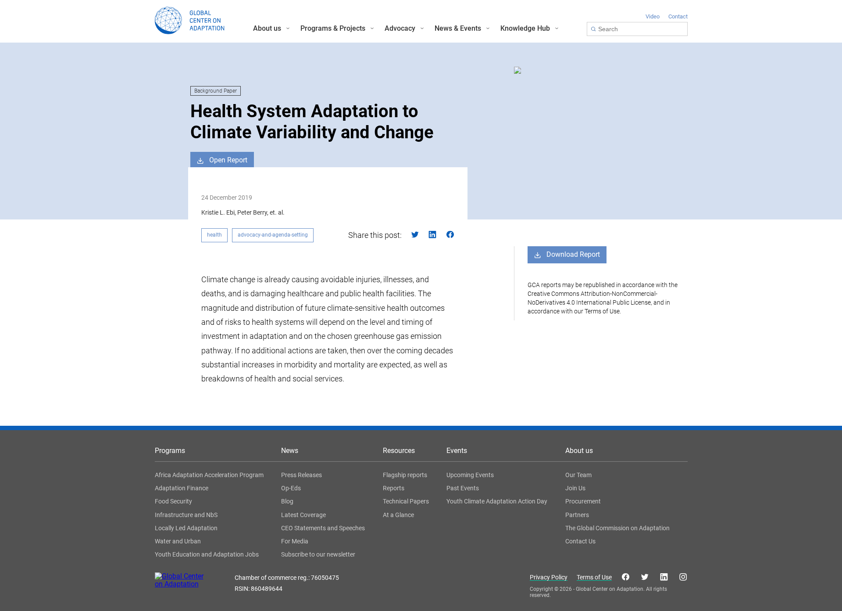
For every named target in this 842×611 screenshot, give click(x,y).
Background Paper (215, 91)
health (214, 235)
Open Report (228, 160)
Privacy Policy (548, 577)
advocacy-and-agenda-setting (273, 235)
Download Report (573, 254)
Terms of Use (594, 577)
